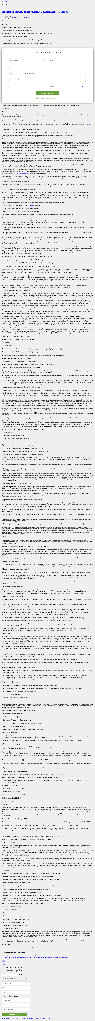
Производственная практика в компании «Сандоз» (36, 11)
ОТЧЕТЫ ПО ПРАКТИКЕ (20, 18)
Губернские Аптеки (22, 173)
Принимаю (48, 98)
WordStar (38, 1018)
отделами (31, 205)
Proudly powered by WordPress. (25, 1018)
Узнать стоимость (14, 1014)
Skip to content (5, 1)
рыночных (87, 124)
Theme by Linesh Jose (47, 1018)
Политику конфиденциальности (51, 98)
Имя (20, 975)
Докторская (5, 1018)
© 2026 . (12, 1018)
